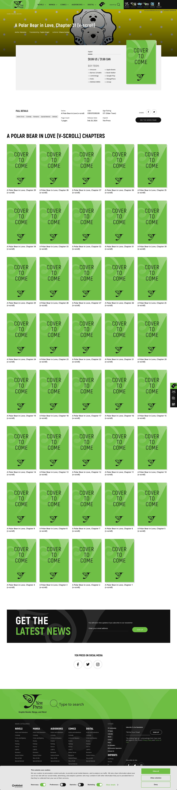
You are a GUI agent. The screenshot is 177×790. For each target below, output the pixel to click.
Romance (36, 117)
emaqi (109, 82)
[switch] (63, 784)
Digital (89, 728)
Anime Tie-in (20, 117)
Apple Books (111, 70)
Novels (19, 728)
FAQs (109, 742)
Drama (17, 741)
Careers (110, 740)
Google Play (111, 76)
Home (8, 14)
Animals (54, 117)
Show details (110, 785)
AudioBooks (57, 728)
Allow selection (155, 778)
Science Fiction (19, 755)
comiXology (94, 76)
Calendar (110, 734)
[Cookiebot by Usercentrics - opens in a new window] (17, 786)
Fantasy (17, 744)
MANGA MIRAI (95, 82)
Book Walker (111, 73)
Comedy (28, 117)
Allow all (156, 771)
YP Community (112, 728)
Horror (17, 747)
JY (108, 764)
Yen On (110, 761)
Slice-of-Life (18, 758)
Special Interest (45, 117)
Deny (156, 784)
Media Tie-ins (72, 752)
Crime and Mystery (20, 738)
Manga (36, 728)
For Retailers (111, 745)
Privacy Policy (147, 740)
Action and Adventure (21, 732)
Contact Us (111, 751)
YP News (110, 731)
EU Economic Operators (115, 748)
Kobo (92, 79)
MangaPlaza (111, 79)
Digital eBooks (17, 14)
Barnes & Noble (96, 73)
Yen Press (110, 759)
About (109, 737)
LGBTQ (17, 749)
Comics (72, 728)
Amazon (93, 70)
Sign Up (156, 732)
